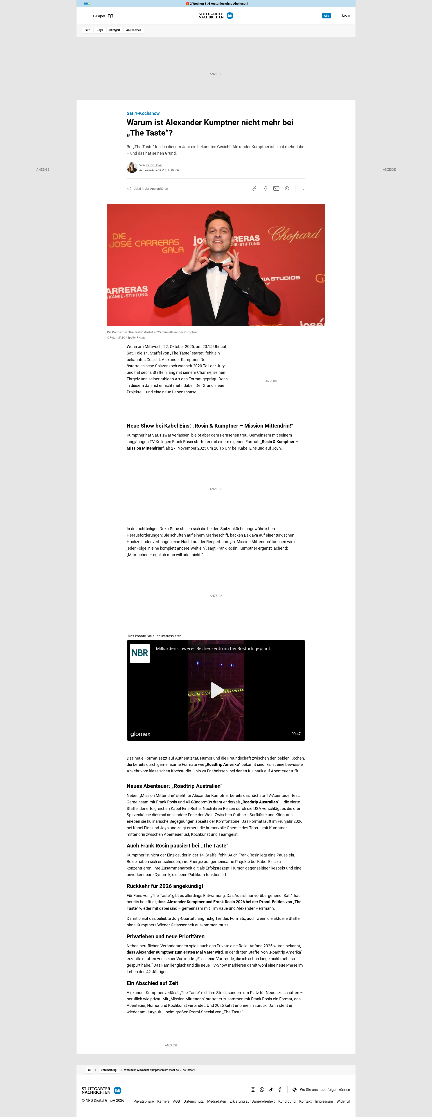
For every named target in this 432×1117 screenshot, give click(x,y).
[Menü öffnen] (84, 15)
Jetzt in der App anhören (151, 188)
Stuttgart (114, 30)
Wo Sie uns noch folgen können (325, 1090)
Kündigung (287, 1101)
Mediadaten (216, 1101)
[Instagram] (253, 1089)
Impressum (324, 1101)
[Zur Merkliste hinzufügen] (302, 188)
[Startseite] (89, 1070)
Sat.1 (88, 30)
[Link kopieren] (254, 188)
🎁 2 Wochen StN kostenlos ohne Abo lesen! (216, 3)
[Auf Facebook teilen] (265, 188)
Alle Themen (133, 30)
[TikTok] (271, 1089)
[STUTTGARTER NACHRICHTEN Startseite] (216, 15)
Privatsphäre (144, 1101)
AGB (176, 1101)
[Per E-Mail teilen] (276, 188)
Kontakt (305, 1101)
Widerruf (343, 1101)
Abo (326, 16)
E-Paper (99, 16)
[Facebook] (280, 1089)
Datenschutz (194, 1101)
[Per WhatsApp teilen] (287, 188)
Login (346, 15)
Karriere (163, 1101)
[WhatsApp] (262, 1089)
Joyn (100, 30)
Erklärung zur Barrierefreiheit (252, 1101)
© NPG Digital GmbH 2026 (103, 1100)
